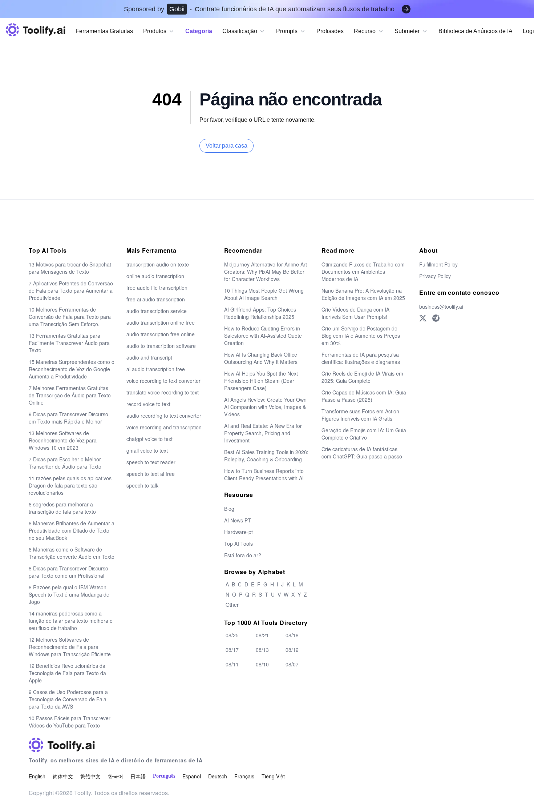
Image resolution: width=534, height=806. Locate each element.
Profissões (330, 31)
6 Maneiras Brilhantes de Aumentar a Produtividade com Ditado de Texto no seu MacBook (71, 530)
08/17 (232, 649)
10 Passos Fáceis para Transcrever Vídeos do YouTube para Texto (69, 721)
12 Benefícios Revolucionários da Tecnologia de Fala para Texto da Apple (67, 673)
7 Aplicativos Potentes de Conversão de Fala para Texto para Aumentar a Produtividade (71, 290)
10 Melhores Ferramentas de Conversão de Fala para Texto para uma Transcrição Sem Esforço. (70, 317)
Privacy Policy (435, 276)
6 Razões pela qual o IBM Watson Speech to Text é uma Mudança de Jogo (69, 594)
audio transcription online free (160, 322)
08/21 (262, 635)
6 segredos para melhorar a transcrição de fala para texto (62, 508)
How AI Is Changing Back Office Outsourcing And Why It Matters (261, 358)
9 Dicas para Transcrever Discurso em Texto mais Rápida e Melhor (68, 417)
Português (164, 776)
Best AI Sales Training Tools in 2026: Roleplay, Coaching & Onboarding (266, 455)
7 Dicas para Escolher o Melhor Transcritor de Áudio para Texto (65, 463)
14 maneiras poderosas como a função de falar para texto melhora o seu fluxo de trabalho (71, 620)
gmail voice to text (147, 450)
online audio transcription (155, 276)
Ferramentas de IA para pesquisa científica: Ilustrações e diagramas (360, 358)
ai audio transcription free (155, 369)
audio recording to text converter (163, 415)
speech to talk (142, 485)
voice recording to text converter (163, 380)
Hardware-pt (238, 532)
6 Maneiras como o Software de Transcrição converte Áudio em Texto (71, 553)
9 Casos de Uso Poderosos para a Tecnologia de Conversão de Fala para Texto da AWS (68, 699)
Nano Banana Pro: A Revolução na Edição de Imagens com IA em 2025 (363, 294)
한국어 (115, 776)
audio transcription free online (160, 334)
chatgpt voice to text (149, 438)
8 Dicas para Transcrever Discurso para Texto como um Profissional (68, 572)
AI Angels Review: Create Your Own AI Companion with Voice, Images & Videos (265, 407)
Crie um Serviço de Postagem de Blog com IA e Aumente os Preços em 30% (360, 335)
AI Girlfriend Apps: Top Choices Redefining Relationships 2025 (260, 313)
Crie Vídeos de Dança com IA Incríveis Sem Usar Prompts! (355, 313)
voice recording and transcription (164, 427)
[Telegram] (436, 318)
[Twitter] (422, 318)
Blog (229, 508)
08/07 (292, 664)
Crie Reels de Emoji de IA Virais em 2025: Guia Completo (362, 377)
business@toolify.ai (441, 306)
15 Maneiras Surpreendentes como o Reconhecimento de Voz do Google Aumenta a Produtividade (71, 369)
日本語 (138, 776)
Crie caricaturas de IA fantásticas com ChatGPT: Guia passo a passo (361, 452)
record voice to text (148, 404)
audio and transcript (149, 357)
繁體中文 (90, 776)
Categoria (198, 31)
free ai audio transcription (155, 299)
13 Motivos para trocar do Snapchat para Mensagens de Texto (70, 268)
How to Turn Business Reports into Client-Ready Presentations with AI (264, 474)
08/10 (262, 664)
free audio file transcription (156, 287)
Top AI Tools (238, 543)
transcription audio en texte (157, 264)
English (37, 776)
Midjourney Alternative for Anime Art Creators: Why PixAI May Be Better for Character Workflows (265, 271)
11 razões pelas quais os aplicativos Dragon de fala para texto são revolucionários (70, 485)
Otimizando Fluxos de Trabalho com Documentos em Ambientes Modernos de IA (363, 271)
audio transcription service (156, 310)
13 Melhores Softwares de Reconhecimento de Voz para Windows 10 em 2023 (63, 440)
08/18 (292, 635)
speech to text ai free (150, 473)
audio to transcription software (161, 345)
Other (232, 604)
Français (244, 776)
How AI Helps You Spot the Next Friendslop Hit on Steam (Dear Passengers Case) (261, 381)
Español (191, 776)
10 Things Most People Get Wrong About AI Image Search (264, 294)
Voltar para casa (226, 146)
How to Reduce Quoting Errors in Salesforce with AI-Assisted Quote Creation (263, 335)
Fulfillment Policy (438, 264)
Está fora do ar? (242, 555)
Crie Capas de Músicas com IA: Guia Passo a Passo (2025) (363, 396)
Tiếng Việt (273, 776)
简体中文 (63, 776)
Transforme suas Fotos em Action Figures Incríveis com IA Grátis (360, 415)
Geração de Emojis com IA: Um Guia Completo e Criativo (363, 433)
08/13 (262, 649)
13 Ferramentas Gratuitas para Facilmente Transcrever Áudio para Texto (69, 343)
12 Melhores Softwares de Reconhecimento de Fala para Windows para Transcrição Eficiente (70, 647)
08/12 (292, 649)
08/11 (232, 664)
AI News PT (237, 520)
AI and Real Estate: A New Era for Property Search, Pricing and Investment (263, 433)
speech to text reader (150, 462)
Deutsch (217, 776)
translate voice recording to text (162, 392)
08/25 (232, 635)
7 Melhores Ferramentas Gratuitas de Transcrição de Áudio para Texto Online (70, 395)
